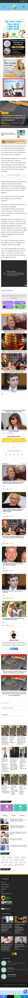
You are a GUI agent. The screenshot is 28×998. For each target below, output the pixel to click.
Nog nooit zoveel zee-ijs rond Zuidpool (12, 739)
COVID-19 (23, 857)
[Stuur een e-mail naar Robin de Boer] (11, 649)
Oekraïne (22, 859)
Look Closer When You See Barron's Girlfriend (14, 391)
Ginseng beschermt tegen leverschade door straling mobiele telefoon (14, 790)
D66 (4, 859)
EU (7, 859)
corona (3, 857)
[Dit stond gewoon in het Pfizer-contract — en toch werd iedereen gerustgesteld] (4, 847)
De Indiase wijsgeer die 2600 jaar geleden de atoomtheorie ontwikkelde (5, 740)
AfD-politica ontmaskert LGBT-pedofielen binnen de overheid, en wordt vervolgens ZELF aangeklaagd (18, 820)
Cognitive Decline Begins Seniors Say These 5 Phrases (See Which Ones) (14, 331)
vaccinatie (10, 864)
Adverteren (3, 889)
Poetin (16, 439)
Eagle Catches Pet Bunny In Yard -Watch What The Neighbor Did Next (14, 411)
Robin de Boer (6, 123)
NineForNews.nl (10, 433)
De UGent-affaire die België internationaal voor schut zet (16, 839)
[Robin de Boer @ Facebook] (17, 649)
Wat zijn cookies (5, 886)
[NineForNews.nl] (14, 6)
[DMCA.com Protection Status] (14, 909)
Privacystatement (5, 884)
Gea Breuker (10, 968)
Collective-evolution (6, 290)
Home (3, 100)
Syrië (24, 441)
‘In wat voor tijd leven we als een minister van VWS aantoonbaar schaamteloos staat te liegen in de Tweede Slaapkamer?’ (14, 764)
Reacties (22, 815)
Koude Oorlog (7, 439)
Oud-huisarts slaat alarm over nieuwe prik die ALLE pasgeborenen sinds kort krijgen (18, 833)
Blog (2, 891)
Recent (13, 815)
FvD (11, 859)
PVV (7, 862)
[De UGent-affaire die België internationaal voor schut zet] (4, 841)
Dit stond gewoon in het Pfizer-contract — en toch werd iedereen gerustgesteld (18, 846)
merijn (9, 961)
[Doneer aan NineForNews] (20, 307)
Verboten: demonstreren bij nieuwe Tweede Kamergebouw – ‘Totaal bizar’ (6, 789)
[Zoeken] (23, 7)
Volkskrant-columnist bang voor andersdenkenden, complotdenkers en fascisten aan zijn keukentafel (18, 826)
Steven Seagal (16, 441)
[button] (8, 303)
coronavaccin (9, 857)
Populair (5, 815)
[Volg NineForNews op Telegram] (20, 303)
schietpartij (6, 441)
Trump (20, 862)
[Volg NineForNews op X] (8, 307)
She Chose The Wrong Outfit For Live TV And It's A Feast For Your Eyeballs (13, 371)
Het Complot (8, 100)
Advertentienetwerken (6, 893)
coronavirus (16, 857)
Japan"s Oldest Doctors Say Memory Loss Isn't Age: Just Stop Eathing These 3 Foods (14, 351)
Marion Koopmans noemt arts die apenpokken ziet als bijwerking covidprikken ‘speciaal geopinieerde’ (5, 765)
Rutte (16, 862)
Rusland (22, 439)
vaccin (5, 864)
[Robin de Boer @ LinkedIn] (14, 649)
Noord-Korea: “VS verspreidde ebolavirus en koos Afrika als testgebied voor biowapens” (21, 740)
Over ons (3, 882)
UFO (25, 862)
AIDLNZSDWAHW (11, 974)
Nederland (16, 859)
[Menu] (4, 7)
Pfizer (2, 862)
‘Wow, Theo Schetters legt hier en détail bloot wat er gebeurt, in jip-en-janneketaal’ (23, 763)
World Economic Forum (19, 864)
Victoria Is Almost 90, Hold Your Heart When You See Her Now (14, 431)
